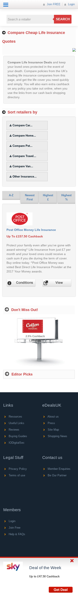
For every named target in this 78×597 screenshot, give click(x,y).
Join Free (14, 527)
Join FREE (53, 4)
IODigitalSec (16, 442)
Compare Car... (22, 125)
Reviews (13, 429)
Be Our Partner (57, 475)
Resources (15, 416)
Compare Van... (23, 166)
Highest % (66, 197)
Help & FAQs (16, 534)
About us (53, 416)
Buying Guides (17, 436)
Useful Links (16, 423)
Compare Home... (24, 135)
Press (51, 423)
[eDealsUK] (4, 10)
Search (63, 19)
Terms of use (16, 475)
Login (71, 4)
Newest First (29, 197)
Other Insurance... (25, 176)
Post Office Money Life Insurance (31, 230)
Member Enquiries (58, 468)
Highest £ (48, 197)
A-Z (11, 195)
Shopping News (57, 436)
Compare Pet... (22, 145)
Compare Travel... (24, 156)
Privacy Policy (17, 468)
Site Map (53, 429)
